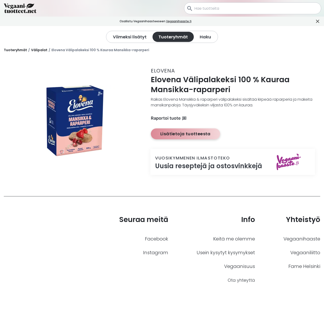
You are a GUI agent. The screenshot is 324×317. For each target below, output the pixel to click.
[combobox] (252, 8)
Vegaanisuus (239, 266)
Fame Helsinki (304, 266)
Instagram (155, 252)
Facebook (156, 238)
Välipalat (39, 50)
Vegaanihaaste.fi (178, 21)
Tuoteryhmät (15, 50)
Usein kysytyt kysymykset (226, 252)
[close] (198, 21)
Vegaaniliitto (305, 252)
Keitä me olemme (234, 238)
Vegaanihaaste (301, 238)
